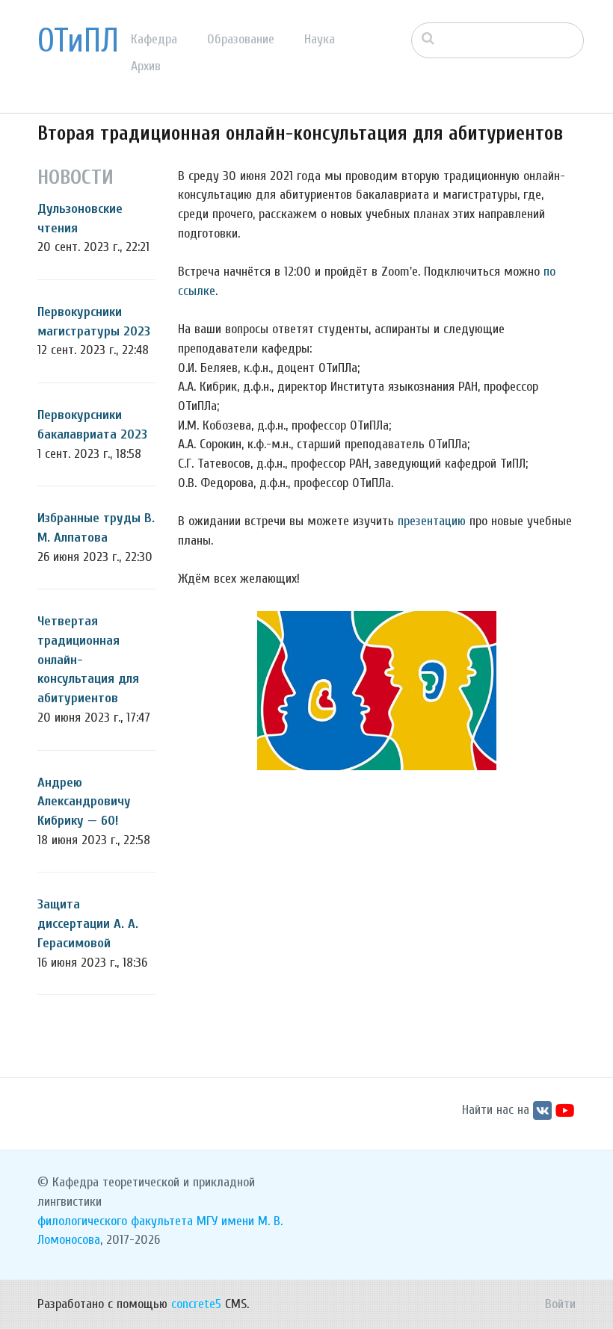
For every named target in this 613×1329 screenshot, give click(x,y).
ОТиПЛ (78, 41)
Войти (560, 1304)
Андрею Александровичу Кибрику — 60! (84, 801)
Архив (146, 66)
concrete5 (196, 1304)
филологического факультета (115, 1221)
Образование (240, 39)
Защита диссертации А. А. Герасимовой (87, 923)
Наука (319, 39)
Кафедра (154, 39)
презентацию (432, 521)
